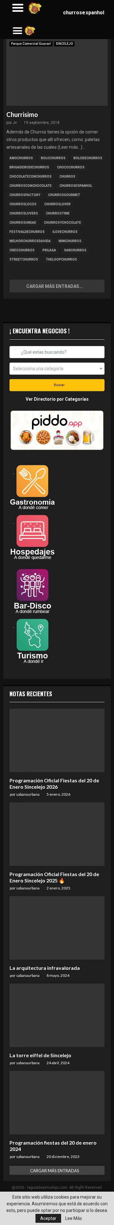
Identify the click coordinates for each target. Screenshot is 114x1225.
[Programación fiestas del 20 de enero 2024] (57, 1102)
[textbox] (57, 369)
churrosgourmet (64, 195)
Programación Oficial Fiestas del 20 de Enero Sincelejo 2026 (54, 783)
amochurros (21, 158)
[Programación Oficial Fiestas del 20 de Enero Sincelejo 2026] (57, 740)
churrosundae (23, 222)
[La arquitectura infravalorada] (57, 928)
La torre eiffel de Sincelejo (40, 1055)
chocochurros (71, 167)
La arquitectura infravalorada (45, 968)
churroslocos (23, 204)
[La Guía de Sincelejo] (29, 30)
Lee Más (73, 1218)
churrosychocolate (62, 222)
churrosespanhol (76, 185)
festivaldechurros (27, 232)
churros (67, 176)
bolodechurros (87, 158)
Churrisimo (22, 114)
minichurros (70, 241)
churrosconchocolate (31, 185)
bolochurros (53, 158)
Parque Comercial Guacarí (31, 43)
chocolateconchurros (31, 176)
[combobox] (57, 352)
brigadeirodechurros (29, 167)
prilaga (49, 250)
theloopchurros (61, 259)
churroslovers (24, 213)
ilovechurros (65, 232)
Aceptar (48, 1218)
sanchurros (75, 250)
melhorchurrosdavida (30, 241)
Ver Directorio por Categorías (57, 399)
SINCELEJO (64, 43)
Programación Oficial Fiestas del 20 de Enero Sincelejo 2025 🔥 (54, 877)
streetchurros (24, 259)
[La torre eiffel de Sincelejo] (57, 1015)
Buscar (59, 385)
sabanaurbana (28, 794)
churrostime (58, 213)
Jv (15, 122)
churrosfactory (25, 195)
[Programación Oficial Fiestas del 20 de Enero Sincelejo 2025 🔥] (57, 834)
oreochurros (22, 250)
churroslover (57, 204)
